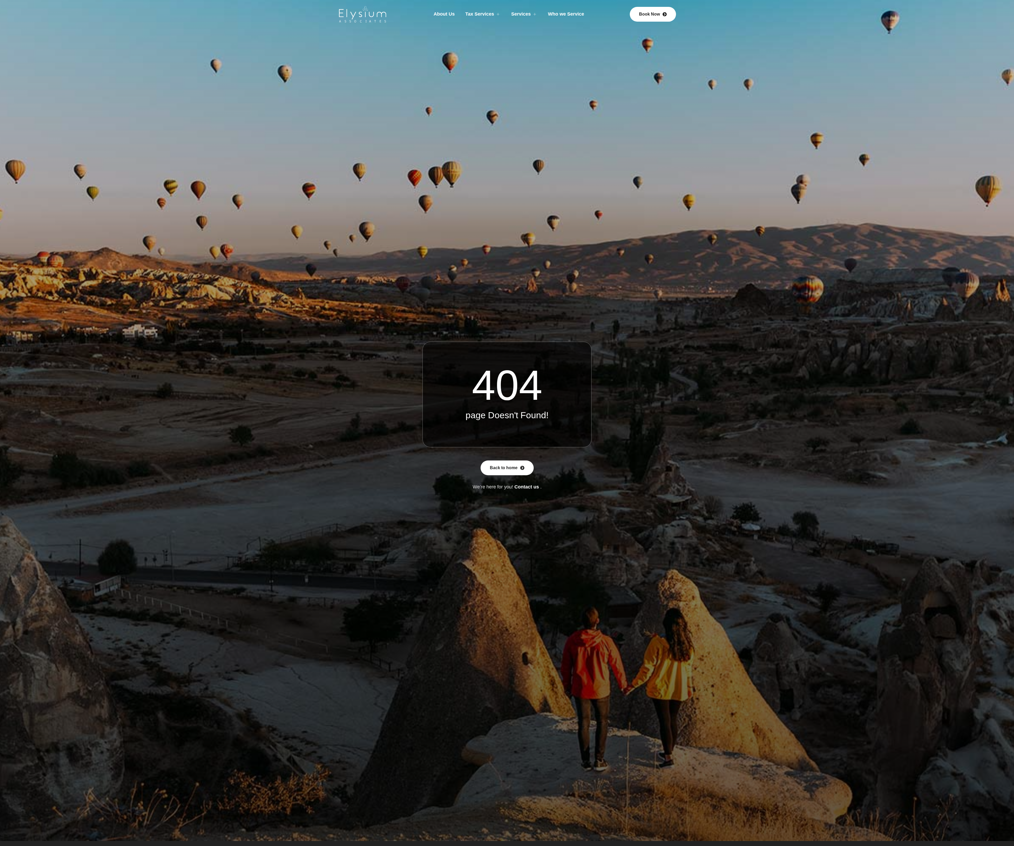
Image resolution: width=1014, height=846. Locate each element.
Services (521, 14)
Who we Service (566, 14)
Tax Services (479, 14)
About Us (444, 14)
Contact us (526, 486)
